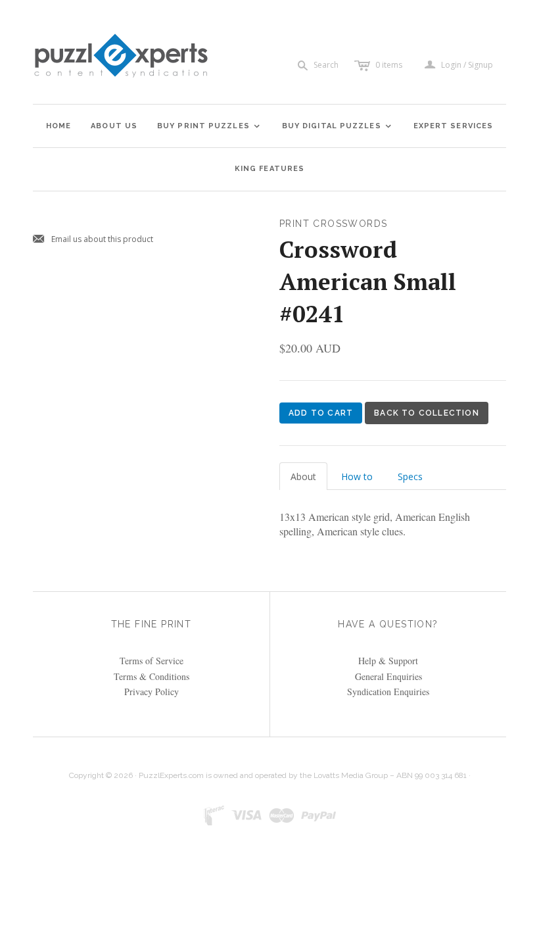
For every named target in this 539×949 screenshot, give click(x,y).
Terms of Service (151, 660)
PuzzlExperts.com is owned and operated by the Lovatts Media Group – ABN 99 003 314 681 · (305, 775)
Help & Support (388, 660)
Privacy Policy (151, 691)
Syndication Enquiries (388, 691)
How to (357, 476)
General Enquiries (388, 676)
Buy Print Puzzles (209, 126)
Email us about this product (93, 239)
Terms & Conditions (151, 676)
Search (326, 64)
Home (58, 126)
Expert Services (453, 126)
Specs (410, 476)
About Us (114, 126)
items (388, 64)
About (303, 476)
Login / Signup (467, 65)
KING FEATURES (269, 168)
